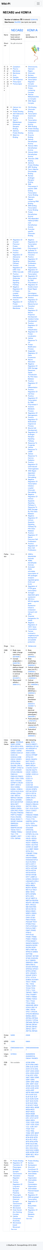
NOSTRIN (32, 907)
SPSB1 (33, 971)
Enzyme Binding (31, 136)
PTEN (28, 941)
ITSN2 (35, 853)
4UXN (28, 1090)
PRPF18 (13, 815)
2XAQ (32, 1073)
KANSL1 (14, 789)
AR (27, 748)
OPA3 (28, 917)
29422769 (16, 663)
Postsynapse (17, 84)
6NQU (28, 1116)
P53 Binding (32, 107)
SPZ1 (28, 973)
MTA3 (33, 892)
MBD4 (33, 885)
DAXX (18, 761)
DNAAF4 (29, 804)
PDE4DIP (29, 922)
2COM (28, 1062)
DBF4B (35, 802)
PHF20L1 (34, 926)
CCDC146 (14, 755)
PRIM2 (34, 937)
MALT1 (33, 883)
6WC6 (32, 1120)
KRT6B (33, 875)
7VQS (28, 1129)
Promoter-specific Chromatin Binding (31, 232)
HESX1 (28, 842)
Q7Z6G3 (13, 1054)
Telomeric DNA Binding (33, 159)
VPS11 (28, 1011)
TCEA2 (13, 830)
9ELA (28, 1156)
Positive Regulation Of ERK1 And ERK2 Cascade (18, 268)
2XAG (32, 1071)
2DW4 (33, 1062)
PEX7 (35, 922)
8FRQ (32, 1141)
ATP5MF (34, 755)
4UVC (37, 1088)
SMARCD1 (14, 825)
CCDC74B (29, 785)
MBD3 (28, 885)
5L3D (27, 1096)
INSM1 (36, 849)
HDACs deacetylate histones (32, 556)
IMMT (31, 849)
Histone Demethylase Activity (32, 141)
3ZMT (28, 1079)
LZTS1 (28, 883)
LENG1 (18, 793)
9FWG (32, 1156)
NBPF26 (29, 900)
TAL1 (27, 984)
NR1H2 (28, 909)
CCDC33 (14, 757)
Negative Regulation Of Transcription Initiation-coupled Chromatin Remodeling (32, 485)
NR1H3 (33, 909)
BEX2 (13, 746)
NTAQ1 (18, 806)
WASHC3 (35, 1014)
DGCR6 (17, 763)
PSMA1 (19, 815)
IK (32, 847)
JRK (27, 855)
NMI (27, 907)
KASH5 (28, 857)
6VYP (36, 1118)
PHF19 (28, 926)
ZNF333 (35, 1022)
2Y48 (27, 1075)
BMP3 (28, 765)
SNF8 (28, 964)
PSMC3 (34, 939)
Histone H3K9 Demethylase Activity (33, 154)
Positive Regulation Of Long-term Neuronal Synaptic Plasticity (17, 1187)
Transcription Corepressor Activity (32, 122)
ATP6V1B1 (29, 757)
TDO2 (32, 984)
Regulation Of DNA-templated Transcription (33, 272)
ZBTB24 (29, 1018)
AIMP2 (13, 744)
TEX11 (18, 830)
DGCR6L (14, 765)
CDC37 (13, 759)
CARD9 (13, 753)
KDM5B (34, 857)
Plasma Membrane (16, 70)
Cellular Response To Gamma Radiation (32, 457)
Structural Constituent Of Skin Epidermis (33, 1169)
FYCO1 (28, 819)
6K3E (36, 1105)
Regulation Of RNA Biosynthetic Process (32, 1204)
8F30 (36, 1135)
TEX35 (28, 988)
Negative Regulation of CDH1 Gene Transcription (32, 625)
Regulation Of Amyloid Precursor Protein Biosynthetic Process (17, 245)
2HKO (36, 1064)
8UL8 (36, 1148)
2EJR (28, 1064)
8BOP (37, 1133)
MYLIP (28, 898)
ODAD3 (13, 808)
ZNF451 (34, 1024)
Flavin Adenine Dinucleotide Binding (33, 171)
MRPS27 (14, 798)
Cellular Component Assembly (17, 1218)
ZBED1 (34, 1016)
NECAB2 (17, 30)
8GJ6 (32, 1144)
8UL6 (32, 1148)
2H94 (32, 1064)
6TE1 (28, 1118)
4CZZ (36, 1084)
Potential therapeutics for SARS (33, 618)
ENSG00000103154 (17, 1049)
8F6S (31, 1137)
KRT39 (28, 872)
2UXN (36, 1067)
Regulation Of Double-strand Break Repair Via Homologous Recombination (33, 289)
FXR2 (22, 778)
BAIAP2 (34, 759)
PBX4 (28, 919)
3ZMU (32, 1079)
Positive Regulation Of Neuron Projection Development (32, 312)
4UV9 (37, 1086)
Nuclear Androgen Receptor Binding (31, 178)
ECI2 (31, 808)
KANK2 (17, 787)
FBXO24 (29, 817)
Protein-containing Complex (31, 90)
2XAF (28, 1071)
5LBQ (32, 1099)
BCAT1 (32, 761)
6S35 (36, 1116)
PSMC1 (28, 939)
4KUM (28, 1086)
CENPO (19, 759)
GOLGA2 (18, 780)
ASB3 (33, 753)
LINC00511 (35, 879)
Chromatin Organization (32, 266)
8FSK (28, 1144)
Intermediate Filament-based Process (33, 1190)
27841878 (32, 721)
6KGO (32, 1109)
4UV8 (32, 1086)
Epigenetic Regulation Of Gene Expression (32, 354)
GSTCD (34, 832)
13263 (13, 1041)
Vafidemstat (32, 646)
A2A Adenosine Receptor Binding (18, 115)
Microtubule (17, 1208)
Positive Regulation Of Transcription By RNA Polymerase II (33, 400)
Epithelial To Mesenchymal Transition (33, 252)
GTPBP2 (29, 834)
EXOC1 (28, 810)
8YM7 (37, 1152)
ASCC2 (28, 755)
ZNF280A (29, 1022)
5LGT (27, 1101)
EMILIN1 (19, 772)
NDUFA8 (35, 900)
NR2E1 (33, 911)
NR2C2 (28, 911)
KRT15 (28, 864)
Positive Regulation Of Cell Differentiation (32, 384)
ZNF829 (34, 1031)
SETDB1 (36, 956)
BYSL (22, 746)
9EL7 (32, 1154)
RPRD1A (29, 952)
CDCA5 (28, 789)
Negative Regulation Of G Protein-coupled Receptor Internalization (17, 292)
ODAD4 (18, 808)
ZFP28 (35, 1020)
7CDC (28, 1122)
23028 (28, 1035)
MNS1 (28, 892)
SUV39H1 (35, 979)
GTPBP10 (14, 783)
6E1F (32, 1105)
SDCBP (13, 821)
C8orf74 (34, 770)
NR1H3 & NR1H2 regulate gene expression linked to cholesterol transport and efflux (33, 606)
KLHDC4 (33, 862)
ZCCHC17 (29, 1020)
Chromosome (32, 86)
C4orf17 (35, 768)
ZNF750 (28, 1031)
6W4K (28, 1120)
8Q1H (36, 1146)
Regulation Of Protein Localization (32, 334)
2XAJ (28, 1073)
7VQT (32, 1129)
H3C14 (33, 836)
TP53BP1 (33, 994)
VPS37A (34, 1011)
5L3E (31, 1096)
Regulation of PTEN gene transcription (32, 588)
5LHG (36, 1101)
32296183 (34, 19)
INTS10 (18, 785)
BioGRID (18, 22)
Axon (14, 75)
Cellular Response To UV (32, 340)
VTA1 (12, 838)
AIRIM (18, 744)
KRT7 (28, 877)
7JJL (27, 1126)
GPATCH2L (30, 830)
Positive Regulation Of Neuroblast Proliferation (32, 260)
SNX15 (32, 964)
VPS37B (29, 1014)
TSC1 (13, 834)
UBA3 (33, 1003)
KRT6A (28, 875)
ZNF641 (28, 1029)
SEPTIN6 (29, 954)
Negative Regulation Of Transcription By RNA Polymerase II (33, 244)
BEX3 (17, 746)
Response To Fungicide (32, 444)
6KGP (28, 1111)
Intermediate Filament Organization (32, 1175)
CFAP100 (29, 795)
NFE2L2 (33, 905)
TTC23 (32, 1001)
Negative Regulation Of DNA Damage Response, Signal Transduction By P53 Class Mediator (33, 371)
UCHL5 (28, 1007)
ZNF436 (28, 1024)
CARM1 (28, 774)
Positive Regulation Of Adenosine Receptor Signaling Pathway (17, 257)
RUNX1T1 (19, 819)
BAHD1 (28, 759)
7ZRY (32, 1133)
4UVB (32, 1088)
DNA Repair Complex (32, 102)
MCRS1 (34, 887)
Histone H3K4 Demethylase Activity (33, 148)
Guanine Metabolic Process (31, 408)
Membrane (16, 73)
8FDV (36, 1137)
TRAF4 (28, 997)
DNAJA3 (35, 804)
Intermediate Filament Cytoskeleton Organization (32, 1183)
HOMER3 (34, 842)
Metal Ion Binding (16, 136)
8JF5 (27, 1146)
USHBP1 (14, 836)
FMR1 (13, 778)
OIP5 (12, 810)
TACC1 (28, 982)
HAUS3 (34, 838)
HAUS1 (20, 783)
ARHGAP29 (30, 750)
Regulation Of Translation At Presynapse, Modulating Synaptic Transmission (17, 1168)
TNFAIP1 (29, 992)
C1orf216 (20, 748)
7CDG (32, 1124)
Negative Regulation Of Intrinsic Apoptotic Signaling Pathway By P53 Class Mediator (32, 523)
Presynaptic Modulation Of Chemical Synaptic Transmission (17, 1199)
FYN (32, 819)
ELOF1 (36, 808)
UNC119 (34, 1007)
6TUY (32, 1118)
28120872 (16, 678)
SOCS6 (28, 967)
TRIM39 (34, 997)
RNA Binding (32, 126)
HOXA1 (28, 845)
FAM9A (35, 815)
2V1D (32, 1069)
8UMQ (36, 1150)
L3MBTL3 (33, 877)
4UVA (28, 1088)
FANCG (20, 776)
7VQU (28, 1131)
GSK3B (28, 832)
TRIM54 (28, 999)
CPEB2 (13, 761)
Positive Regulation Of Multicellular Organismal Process (32, 421)
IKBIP (36, 847)
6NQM (32, 1114)
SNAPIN (13, 827)
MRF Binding (32, 167)
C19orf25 (14, 748)
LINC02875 (29, 881)
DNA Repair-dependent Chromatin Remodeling (32, 474)
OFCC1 (28, 915)
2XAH (37, 1071)
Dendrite (16, 77)
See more (14, 1229)
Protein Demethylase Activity (32, 214)
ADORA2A (19, 742)
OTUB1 (32, 917)
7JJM (31, 1126)
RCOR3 (18, 817)
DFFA (13, 763)
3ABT (28, 1077)
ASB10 (28, 753)
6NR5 (32, 1116)
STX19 (33, 977)
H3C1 (29, 836)
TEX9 (33, 988)
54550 (13, 1035)
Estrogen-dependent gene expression (33, 594)
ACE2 (33, 742)
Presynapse (17, 81)
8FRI (27, 1141)
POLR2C (14, 813)
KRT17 (33, 864)
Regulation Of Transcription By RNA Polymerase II (33, 279)
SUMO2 (28, 979)
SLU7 (28, 960)
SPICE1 (35, 969)
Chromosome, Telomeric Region (33, 68)
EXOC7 (34, 810)
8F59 (27, 1137)
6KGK (28, 1107)
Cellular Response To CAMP (32, 449)
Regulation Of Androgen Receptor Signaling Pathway (32, 436)
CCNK (19, 757)
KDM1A (32, 30)
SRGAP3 (33, 973)
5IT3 (27, 1094)
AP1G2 (35, 746)
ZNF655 (17, 838)
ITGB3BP (29, 853)
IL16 (27, 849)
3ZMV (28, 1081)
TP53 (28, 994)
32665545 (31, 656)
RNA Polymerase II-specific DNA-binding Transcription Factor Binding (33, 189)
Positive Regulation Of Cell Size (32, 391)
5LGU (32, 1101)
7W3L (32, 1131)
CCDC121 (19, 753)
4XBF (32, 1090)
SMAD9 (32, 960)
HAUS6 (28, 840)
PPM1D (28, 932)
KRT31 (28, 868)
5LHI (31, 1103)
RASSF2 (29, 943)
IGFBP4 (28, 847)
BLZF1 (33, 763)
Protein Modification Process (32, 346)
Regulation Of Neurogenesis (32, 414)
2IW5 (27, 1067)
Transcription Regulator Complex (32, 81)
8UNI (27, 1152)
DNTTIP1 (29, 806)
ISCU (12, 787)
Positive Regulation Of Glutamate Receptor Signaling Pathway (17, 279)
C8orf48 (28, 770)
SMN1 (36, 962)
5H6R (37, 1092)
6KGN (28, 1109)
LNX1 (12, 795)
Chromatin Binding (31, 110)
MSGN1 (20, 798)
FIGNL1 (35, 817)
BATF (28, 761)
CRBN (28, 798)
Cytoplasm (16, 66)
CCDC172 (29, 778)
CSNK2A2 (29, 802)
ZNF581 (34, 1026)
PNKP (28, 930)
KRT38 (33, 870)
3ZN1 (28, 1084)
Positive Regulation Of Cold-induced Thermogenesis (33, 465)
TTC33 (28, 1003)
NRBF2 (28, 913)
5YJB (28, 1105)
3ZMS (37, 1077)
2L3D (31, 1067)
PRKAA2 (20, 813)
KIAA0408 (29, 860)
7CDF (28, 1124)
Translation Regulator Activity (16, 1178)
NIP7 (17, 804)
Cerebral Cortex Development (33, 320)
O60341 (28, 1058)
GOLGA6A (29, 827)
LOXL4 (36, 881)
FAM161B (14, 776)
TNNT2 (35, 992)
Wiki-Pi (5, 3)
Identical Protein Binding (18, 132)
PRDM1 (28, 937)
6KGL (32, 1107)
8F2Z (32, 1135)
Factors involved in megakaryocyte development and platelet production (33, 636)
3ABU (32, 1077)
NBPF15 (34, 898)
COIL (34, 795)
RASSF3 (35, 943)
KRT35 (28, 870)
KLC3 (17, 791)
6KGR (28, 1114)
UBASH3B (29, 1005)
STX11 (28, 977)
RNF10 (28, 949)
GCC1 (13, 780)
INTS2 (28, 851)
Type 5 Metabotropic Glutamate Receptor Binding (17, 124)
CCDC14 (29, 776)
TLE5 (33, 990)
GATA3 (35, 821)
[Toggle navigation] (38, 3)
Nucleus (31, 75)
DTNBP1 (14, 768)
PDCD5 (32, 919)
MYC (32, 896)
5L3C (35, 1094)
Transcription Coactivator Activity (32, 115)
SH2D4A (19, 821)
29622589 (31, 716)
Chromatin (31, 73)
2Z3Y (32, 1075)
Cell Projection (18, 79)
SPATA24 (29, 969)
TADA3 (33, 982)
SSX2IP (28, 975)
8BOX (28, 1135)
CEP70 (28, 793)
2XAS (37, 1073)
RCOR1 (35, 945)
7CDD (32, 1122)
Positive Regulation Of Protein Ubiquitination (32, 326)
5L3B (31, 1094)
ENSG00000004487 (32, 1049)
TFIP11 (28, 990)
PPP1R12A (30, 934)
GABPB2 (29, 821)
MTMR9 (19, 800)
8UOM (32, 1152)
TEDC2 (28, 986)
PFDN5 (28, 924)
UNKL (28, 1009)
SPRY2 (28, 971)
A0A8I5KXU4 (30, 1056)
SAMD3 (35, 952)
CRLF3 (33, 798)
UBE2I (36, 1005)
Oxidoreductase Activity (33, 132)
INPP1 (13, 785)
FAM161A (14, 774)
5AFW (28, 1092)
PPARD (33, 930)
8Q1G (32, 1146)
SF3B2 (28, 958)
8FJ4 (27, 1139)
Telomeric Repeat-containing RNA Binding (33, 200)
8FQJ (35, 1139)
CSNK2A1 (29, 800)
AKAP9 (28, 744)
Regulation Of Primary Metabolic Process (32, 1213)
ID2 (32, 845)
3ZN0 (37, 1081)
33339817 (31, 706)
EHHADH (18, 770)
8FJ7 (31, 1139)
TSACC (34, 999)
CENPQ (34, 789)
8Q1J (28, 1148)
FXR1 (17, 778)
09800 (28, 1041)
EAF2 (13, 770)
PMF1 (34, 928)
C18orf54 (29, 768)
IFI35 (36, 845)
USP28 (32, 1009)
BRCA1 (33, 765)
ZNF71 (34, 1029)
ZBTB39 (35, 1018)
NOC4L (13, 806)
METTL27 (29, 890)
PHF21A (29, 928)
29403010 (31, 704)
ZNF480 (28, 1026)
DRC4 (35, 806)
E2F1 (28, 808)
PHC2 (33, 924)
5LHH (28, 1103)
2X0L (36, 1069)
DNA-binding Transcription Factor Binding (33, 207)
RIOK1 (34, 947)
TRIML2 (19, 832)
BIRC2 (28, 763)
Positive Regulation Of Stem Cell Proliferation (32, 546)
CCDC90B (29, 787)
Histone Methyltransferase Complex (33, 96)
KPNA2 (13, 793)
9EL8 (36, 1154)
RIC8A (13, 819)
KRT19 (28, 866)
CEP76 (33, 793)
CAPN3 (19, 750)
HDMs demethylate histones (32, 562)
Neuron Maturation (31, 360)
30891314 (16, 684)
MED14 (17, 795)
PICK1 (21, 810)
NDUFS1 (29, 902)
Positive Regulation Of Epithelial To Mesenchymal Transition (33, 301)
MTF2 (28, 894)
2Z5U (36, 1075)
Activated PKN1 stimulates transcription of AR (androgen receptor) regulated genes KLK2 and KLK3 (33, 575)
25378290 (16, 656)
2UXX (28, 1069)
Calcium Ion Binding (17, 108)
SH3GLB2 (34, 958)
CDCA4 (35, 787)
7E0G (37, 1124)
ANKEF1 (34, 744)
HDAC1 (33, 840)
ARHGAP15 (32, 748)
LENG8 (28, 879)
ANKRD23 (29, 746)
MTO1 (28, 896)
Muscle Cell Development (32, 429)
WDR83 (28, 1016)
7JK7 (36, 1126)
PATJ (16, 810)
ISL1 (32, 851)
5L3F (35, 1096)
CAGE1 (13, 750)
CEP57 (34, 791)
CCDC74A (29, 783)
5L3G (28, 1099)
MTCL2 (13, 800)
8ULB (28, 1150)
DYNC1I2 (20, 768)
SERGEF (29, 956)
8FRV (36, 1141)
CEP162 (29, 791)
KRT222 (34, 866)
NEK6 (13, 804)
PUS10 (13, 817)
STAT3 (34, 975)
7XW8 (28, 1133)
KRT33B (34, 868)
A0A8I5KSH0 (30, 1054)
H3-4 (34, 834)
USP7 (19, 836)
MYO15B (14, 802)
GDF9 (32, 823)
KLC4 (21, 791)
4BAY (32, 1084)
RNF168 (34, 949)
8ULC (32, 1150)
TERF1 (33, 986)
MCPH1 (28, 887)
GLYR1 (28, 825)
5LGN (36, 1099)
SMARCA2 (14, 823)
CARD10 (35, 772)
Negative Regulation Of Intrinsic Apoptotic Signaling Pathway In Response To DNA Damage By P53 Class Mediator (33, 504)
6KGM (37, 1107)
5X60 (35, 1103)
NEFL (28, 905)
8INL (36, 1144)
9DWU (28, 1154)
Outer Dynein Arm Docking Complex (17, 1212)
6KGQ (32, 1111)
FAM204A (29, 815)
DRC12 (19, 765)
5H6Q (33, 1092)
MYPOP (20, 802)
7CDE (37, 1122)
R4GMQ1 (35, 1058)
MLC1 (35, 890)
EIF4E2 (13, 772)
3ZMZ (32, 1081)
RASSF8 (29, 945)
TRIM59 (13, 832)
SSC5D (19, 827)
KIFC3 (13, 791)
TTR (16, 834)
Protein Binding (18, 111)
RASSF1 (33, 941)
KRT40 (33, 872)
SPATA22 (35, 967)
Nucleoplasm (32, 77)
